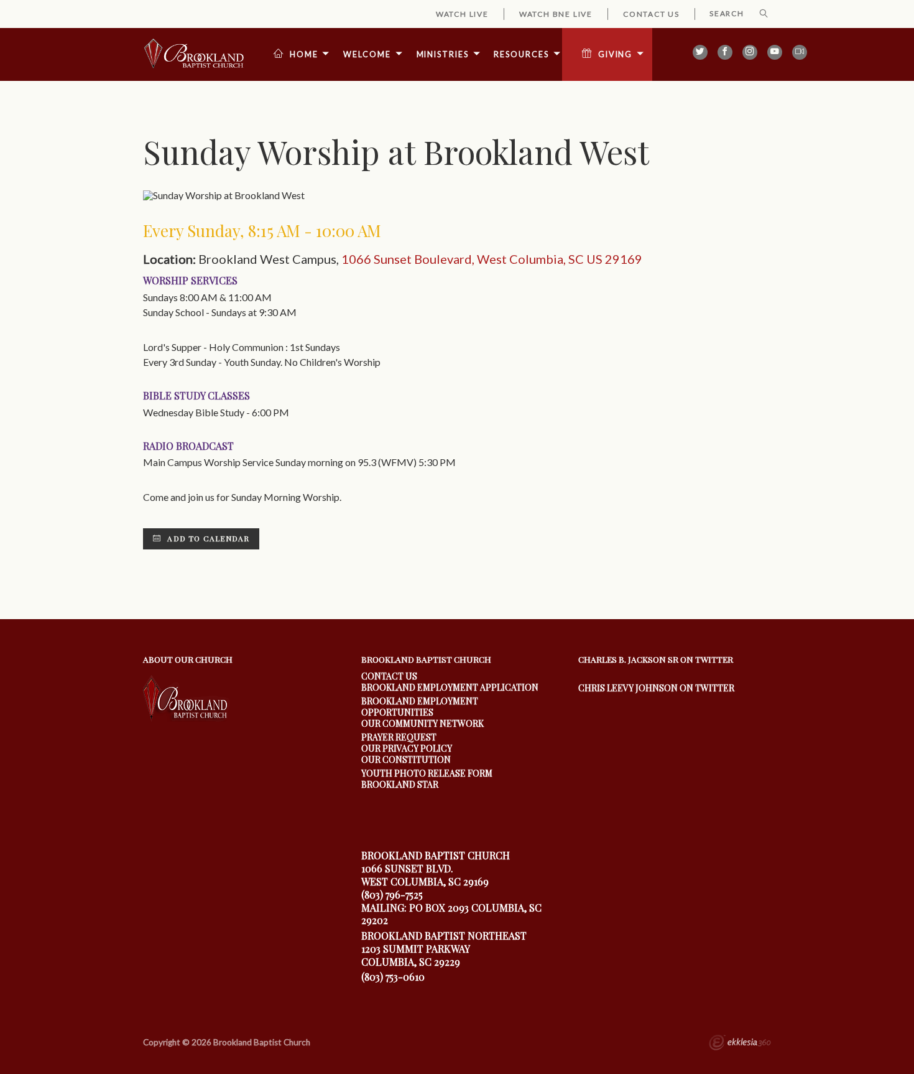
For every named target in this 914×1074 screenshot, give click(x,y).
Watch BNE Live (556, 14)
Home (304, 54)
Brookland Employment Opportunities (419, 706)
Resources (521, 54)
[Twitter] (700, 52)
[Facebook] (725, 52)
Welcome (366, 54)
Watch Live (462, 14)
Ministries (443, 54)
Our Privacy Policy (406, 748)
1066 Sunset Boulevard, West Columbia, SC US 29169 (491, 258)
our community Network (422, 723)
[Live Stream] (799, 52)
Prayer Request (398, 737)
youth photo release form (426, 773)
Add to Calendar (207, 538)
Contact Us (651, 14)
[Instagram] (749, 52)
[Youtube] (774, 52)
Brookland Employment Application (449, 687)
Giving (615, 54)
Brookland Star (399, 784)
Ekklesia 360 (740, 1044)
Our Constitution (406, 759)
